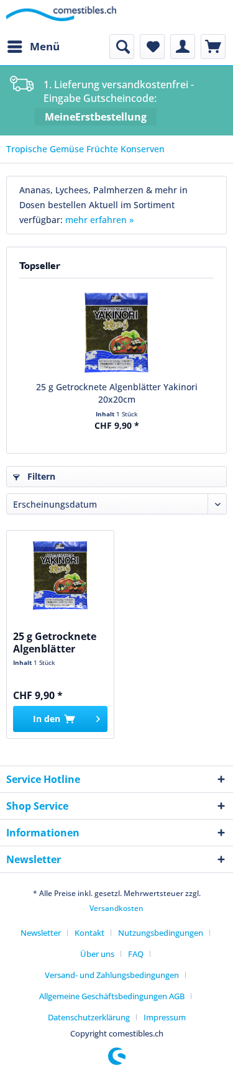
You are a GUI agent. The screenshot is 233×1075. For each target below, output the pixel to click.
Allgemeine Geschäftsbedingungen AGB (112, 996)
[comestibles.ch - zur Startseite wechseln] (61, 17)
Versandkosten (116, 908)
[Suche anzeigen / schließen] (121, 46)
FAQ (136, 953)
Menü (45, 46)
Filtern (40, 476)
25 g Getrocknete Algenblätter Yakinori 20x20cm (117, 393)
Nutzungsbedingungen (160, 932)
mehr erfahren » (99, 220)
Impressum (165, 1017)
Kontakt (89, 932)
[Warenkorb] (213, 46)
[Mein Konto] (182, 46)
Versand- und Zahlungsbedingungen (112, 975)
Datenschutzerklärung (89, 1017)
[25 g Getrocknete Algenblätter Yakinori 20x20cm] (116, 331)
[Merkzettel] (152, 46)
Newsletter (41, 932)
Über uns (97, 953)
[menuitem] (33, 46)
